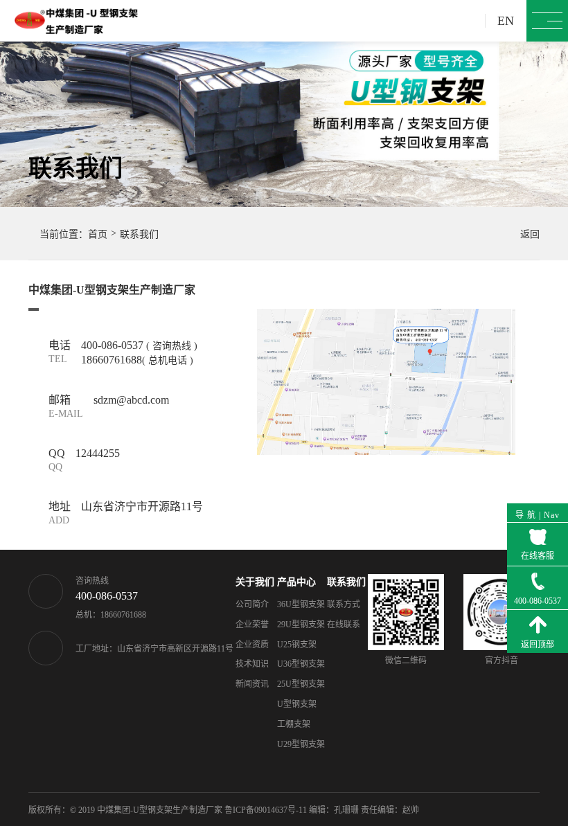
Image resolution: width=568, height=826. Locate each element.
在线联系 (343, 624)
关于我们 (255, 582)
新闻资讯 (252, 684)
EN (505, 21)
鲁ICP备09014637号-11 (265, 810)
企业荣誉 (252, 624)
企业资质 (252, 644)
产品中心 (296, 582)
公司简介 (252, 604)
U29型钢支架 (301, 744)
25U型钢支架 (301, 684)
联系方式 (343, 604)
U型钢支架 (297, 704)
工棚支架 (293, 724)
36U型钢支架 (301, 604)
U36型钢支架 (301, 664)
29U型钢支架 (301, 624)
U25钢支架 (297, 644)
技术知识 (252, 664)
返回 (523, 234)
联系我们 (346, 582)
